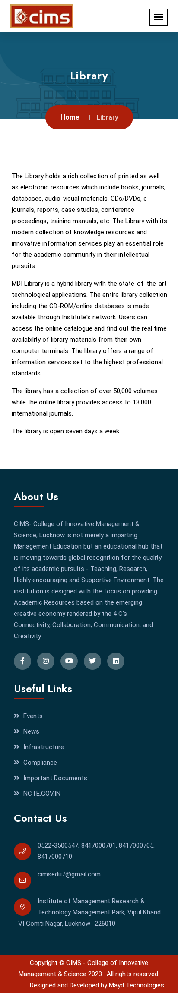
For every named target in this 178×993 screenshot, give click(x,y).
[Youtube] (69, 661)
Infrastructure (43, 747)
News (30, 731)
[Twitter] (92, 661)
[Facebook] (22, 661)
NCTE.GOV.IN (41, 794)
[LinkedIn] (115, 661)
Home (69, 117)
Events (32, 716)
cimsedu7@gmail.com (69, 874)
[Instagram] (45, 661)
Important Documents (54, 778)
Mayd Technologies (136, 985)
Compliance (39, 762)
